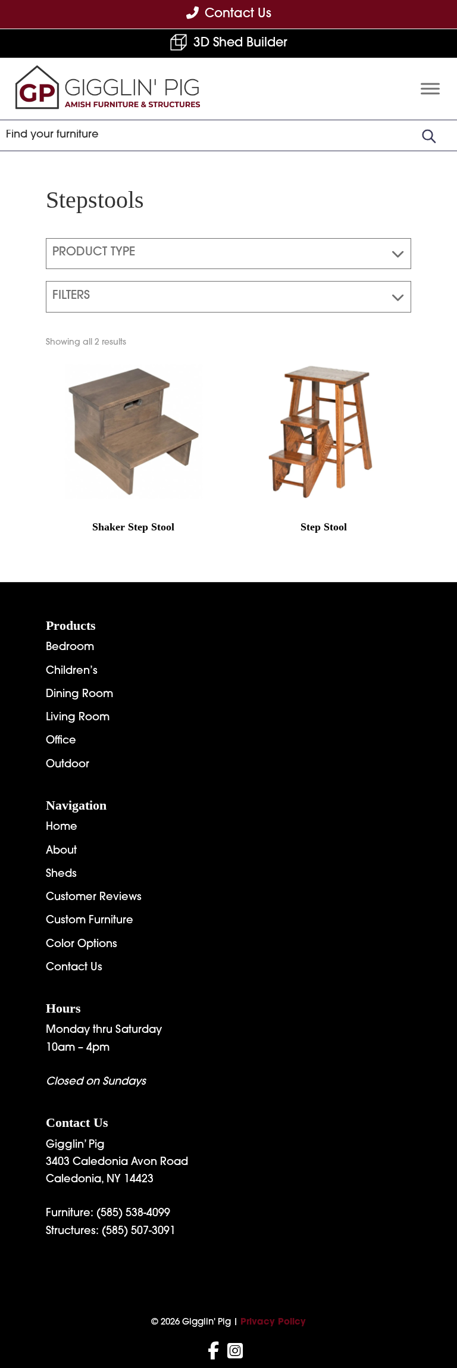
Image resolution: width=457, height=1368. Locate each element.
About (61, 851)
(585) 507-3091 (139, 1231)
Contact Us (74, 968)
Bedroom (70, 647)
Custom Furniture (89, 921)
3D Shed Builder (240, 43)
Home (61, 827)
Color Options (81, 944)
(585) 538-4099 (133, 1213)
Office (61, 741)
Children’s (72, 671)
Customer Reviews (94, 897)
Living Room (77, 718)
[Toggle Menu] (430, 88)
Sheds (61, 874)
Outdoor (67, 765)
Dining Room (79, 694)
